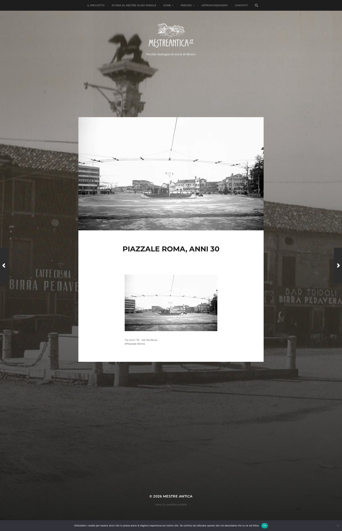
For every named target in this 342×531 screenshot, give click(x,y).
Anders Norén (176, 504)
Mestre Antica (178, 496)
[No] (337, 525)
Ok (264, 525)
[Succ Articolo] (338, 265)
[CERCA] (256, 5)
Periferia (151, 340)
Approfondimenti (214, 5)
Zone (167, 5)
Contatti (241, 5)
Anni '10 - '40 (137, 340)
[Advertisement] (171, 82)
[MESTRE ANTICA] (171, 35)
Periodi (186, 5)
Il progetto (96, 5)
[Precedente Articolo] (4, 265)
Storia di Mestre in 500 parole (134, 5)
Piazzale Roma (135, 343)
